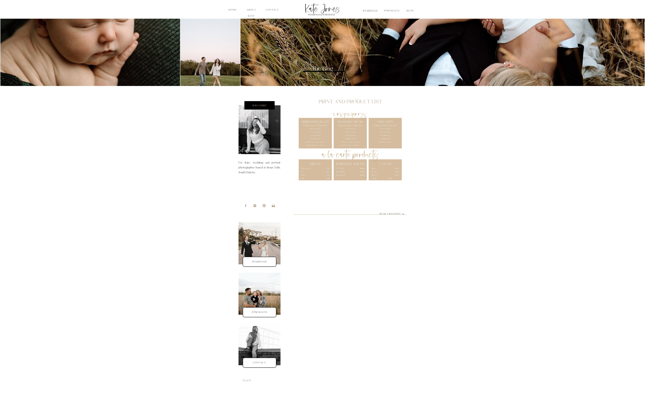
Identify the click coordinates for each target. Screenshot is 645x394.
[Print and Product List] (350, 146)
